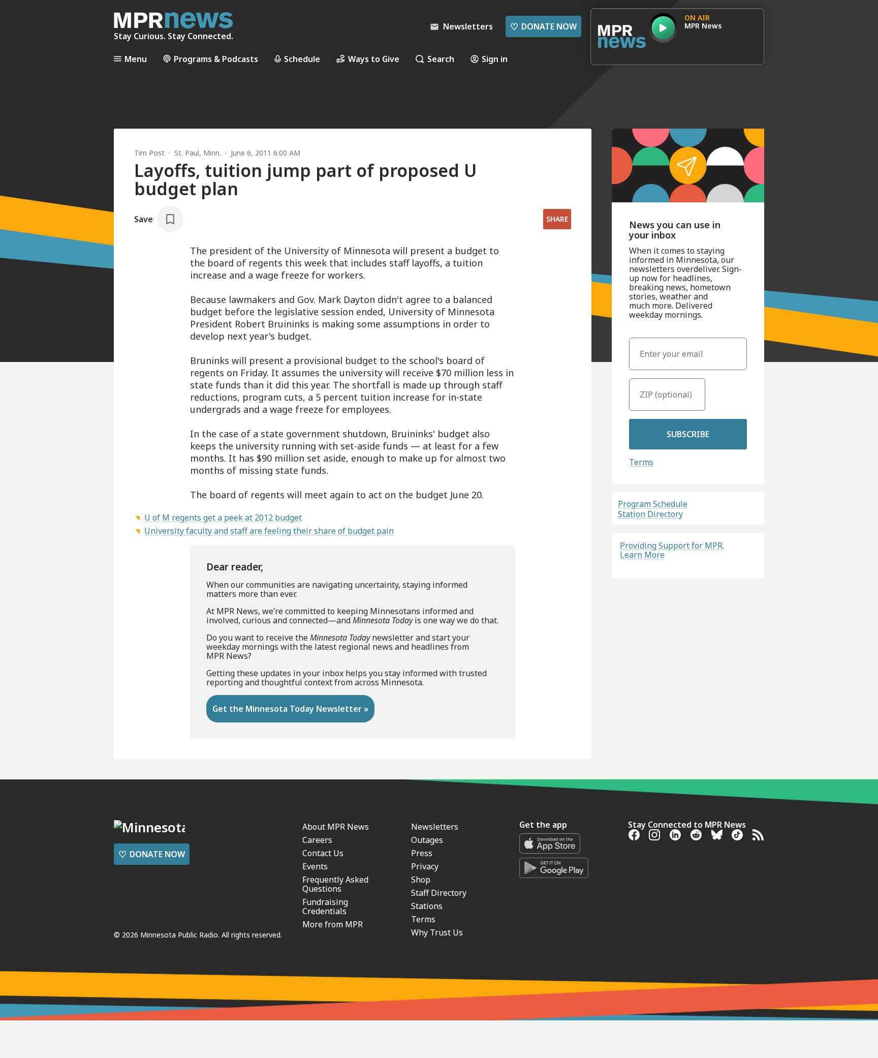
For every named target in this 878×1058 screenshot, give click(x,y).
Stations (427, 906)
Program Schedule (652, 503)
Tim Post (149, 153)
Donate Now (543, 26)
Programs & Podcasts (216, 58)
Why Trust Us (437, 932)
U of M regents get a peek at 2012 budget (223, 517)
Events (315, 866)
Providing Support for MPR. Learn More (672, 550)
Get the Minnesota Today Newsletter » (290, 708)
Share (557, 219)
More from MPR (332, 924)
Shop (420, 879)
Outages (427, 839)
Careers (317, 839)
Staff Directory (438, 892)
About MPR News (335, 826)
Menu (135, 58)
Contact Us (322, 853)
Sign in (495, 58)
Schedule (302, 58)
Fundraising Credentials (325, 906)
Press (421, 853)
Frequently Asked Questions (335, 884)
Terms (641, 462)
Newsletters (434, 826)
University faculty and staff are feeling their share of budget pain (269, 530)
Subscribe (688, 434)
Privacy (424, 866)
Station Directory (650, 514)
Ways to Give (373, 58)
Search (440, 58)
